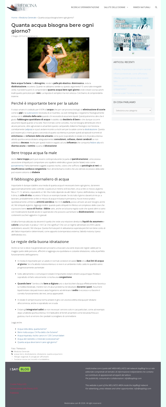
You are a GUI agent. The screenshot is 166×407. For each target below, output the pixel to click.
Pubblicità (14, 392)
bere (22, 354)
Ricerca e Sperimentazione (85, 7)
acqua (16, 354)
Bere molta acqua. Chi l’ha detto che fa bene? (37, 332)
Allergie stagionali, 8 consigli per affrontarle (31, 357)
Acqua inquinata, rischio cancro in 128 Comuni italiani (40, 335)
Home (14, 17)
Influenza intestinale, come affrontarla (130, 73)
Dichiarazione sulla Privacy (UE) (24, 388)
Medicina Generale (27, 17)
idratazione (41, 354)
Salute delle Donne (114, 7)
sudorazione (32, 112)
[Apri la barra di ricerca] (156, 7)
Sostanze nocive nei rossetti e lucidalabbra (31, 359)
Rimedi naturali (141, 7)
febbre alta (95, 142)
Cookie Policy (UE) (18, 384)
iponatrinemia (17, 165)
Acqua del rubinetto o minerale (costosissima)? (38, 338)
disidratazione (91, 129)
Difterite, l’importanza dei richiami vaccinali (132, 69)
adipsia (29, 129)
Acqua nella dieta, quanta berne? (32, 329)
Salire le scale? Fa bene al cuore (128, 93)
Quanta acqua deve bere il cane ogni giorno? (37, 342)
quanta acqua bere (54, 354)
